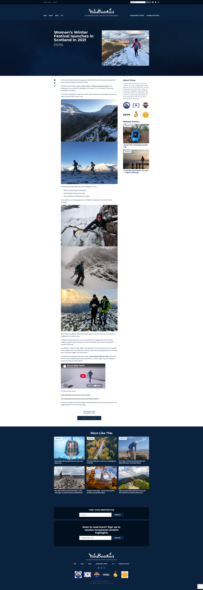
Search (148, 2)
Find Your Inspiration (101, 510)
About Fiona (47, 2)
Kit (62, 15)
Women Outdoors (153, 15)
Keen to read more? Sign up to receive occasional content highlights (101, 530)
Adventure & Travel (137, 15)
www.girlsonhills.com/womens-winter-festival (75, 395)
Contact (55, 2)
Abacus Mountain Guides (100, 86)
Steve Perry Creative (109, 583)
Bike (56, 15)
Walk (51, 15)
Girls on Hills (85, 86)
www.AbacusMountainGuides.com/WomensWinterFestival (80, 398)
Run (45, 15)
